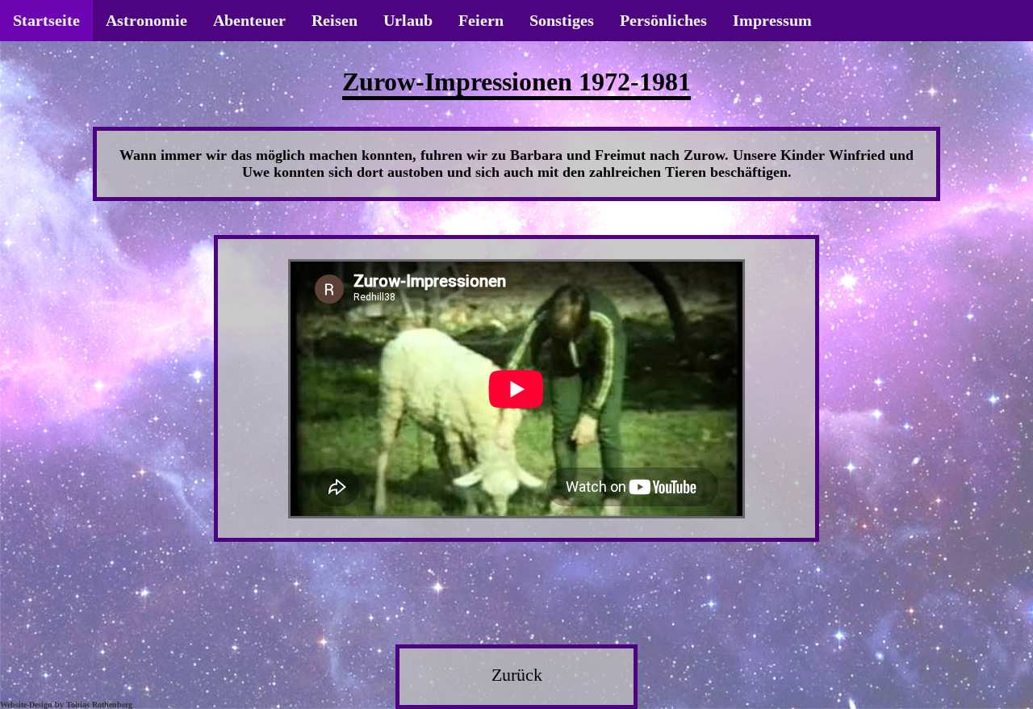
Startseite (46, 20)
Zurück (516, 675)
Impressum (772, 20)
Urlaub (408, 20)
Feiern (481, 20)
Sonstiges (561, 20)
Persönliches (663, 20)
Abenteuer (249, 20)
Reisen (335, 20)
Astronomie (146, 20)
